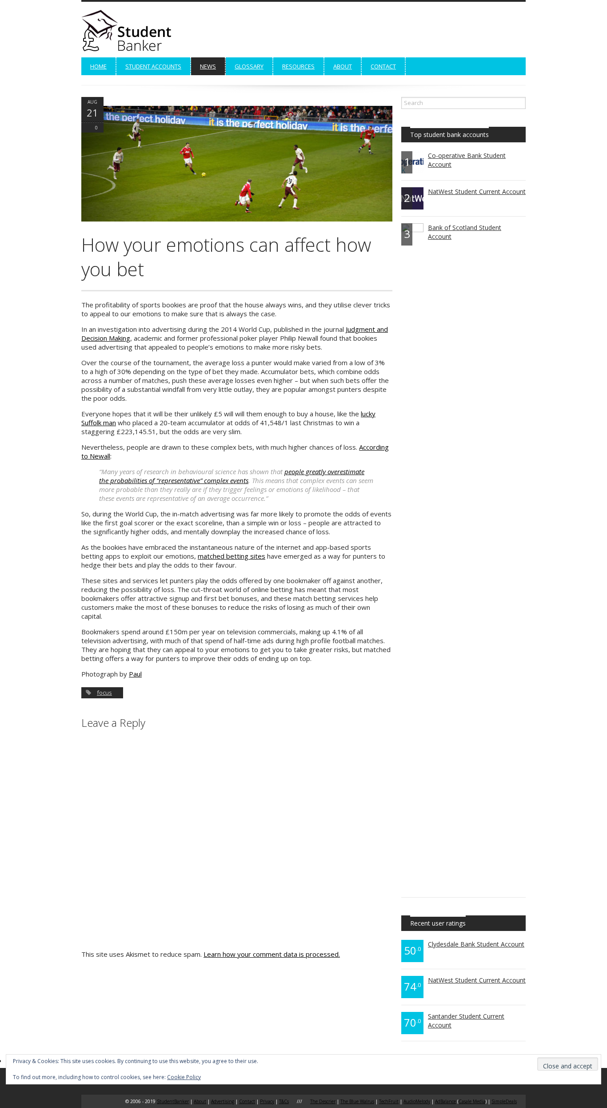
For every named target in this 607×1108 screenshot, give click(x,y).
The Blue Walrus (357, 1101)
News (208, 66)
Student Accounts (153, 66)
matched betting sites (231, 556)
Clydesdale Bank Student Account (476, 944)
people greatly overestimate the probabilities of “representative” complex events (231, 476)
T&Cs (284, 1101)
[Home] (130, 51)
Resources (298, 66)
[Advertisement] (364, 32)
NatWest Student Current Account (477, 191)
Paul (135, 673)
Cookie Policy (184, 1077)
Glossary (249, 66)
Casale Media (472, 1101)
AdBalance (445, 1101)
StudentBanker (173, 1101)
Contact (383, 66)
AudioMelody (416, 1101)
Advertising (222, 1101)
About (342, 66)
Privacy (267, 1101)
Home (98, 66)
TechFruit (389, 1101)
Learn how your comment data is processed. (272, 954)
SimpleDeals (504, 1101)
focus (104, 693)
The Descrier (322, 1101)
